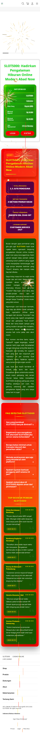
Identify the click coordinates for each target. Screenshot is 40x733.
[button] (27, 3)
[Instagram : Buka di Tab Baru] (22, 724)
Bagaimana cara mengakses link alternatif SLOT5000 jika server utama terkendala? (19, 434)
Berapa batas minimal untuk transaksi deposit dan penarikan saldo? (19, 447)
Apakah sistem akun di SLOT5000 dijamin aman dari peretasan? (19, 484)
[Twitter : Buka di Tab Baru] (17, 724)
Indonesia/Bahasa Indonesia (11, 713)
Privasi (12, 729)
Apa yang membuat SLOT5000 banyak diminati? (19, 423)
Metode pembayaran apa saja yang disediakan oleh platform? (19, 459)
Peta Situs (26, 729)
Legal (19, 729)
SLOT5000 (21, 246)
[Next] (38, 366)
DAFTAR (27, 133)
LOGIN (12, 133)
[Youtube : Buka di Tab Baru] (26, 724)
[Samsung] (6, 3)
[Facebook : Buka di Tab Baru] (13, 724)
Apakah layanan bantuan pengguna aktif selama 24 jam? (18, 472)
